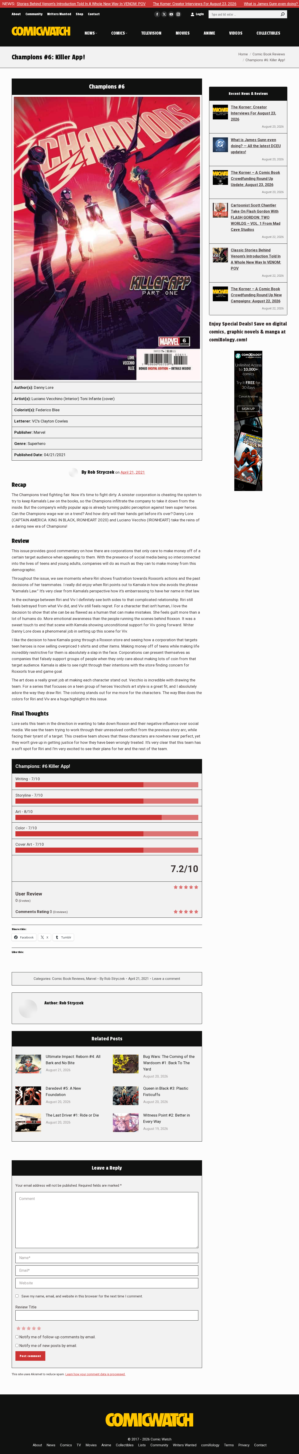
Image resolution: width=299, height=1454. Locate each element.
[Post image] (28, 1064)
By (112, 979)
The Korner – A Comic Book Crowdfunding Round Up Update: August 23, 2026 (255, 178)
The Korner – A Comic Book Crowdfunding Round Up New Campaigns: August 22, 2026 (256, 295)
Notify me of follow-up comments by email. (57, 1337)
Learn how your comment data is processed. (95, 1374)
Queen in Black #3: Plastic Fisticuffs (165, 1091)
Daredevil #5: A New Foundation (63, 1091)
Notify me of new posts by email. (48, 1345)
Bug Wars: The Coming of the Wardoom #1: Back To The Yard (169, 1062)
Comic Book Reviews (68, 979)
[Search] (283, 14)
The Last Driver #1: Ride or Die (72, 1115)
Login (200, 14)
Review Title (25, 1307)
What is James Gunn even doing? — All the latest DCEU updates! (239, 4)
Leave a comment (166, 979)
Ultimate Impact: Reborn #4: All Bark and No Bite (73, 1059)
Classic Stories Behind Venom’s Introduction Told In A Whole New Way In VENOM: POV (256, 259)
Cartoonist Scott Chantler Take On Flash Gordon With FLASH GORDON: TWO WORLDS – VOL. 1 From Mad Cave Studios (255, 217)
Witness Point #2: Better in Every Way (166, 1118)
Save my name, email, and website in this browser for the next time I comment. (82, 1296)
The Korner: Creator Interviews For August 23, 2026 (138, 4)
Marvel (91, 979)
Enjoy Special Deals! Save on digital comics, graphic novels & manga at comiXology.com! (248, 332)
